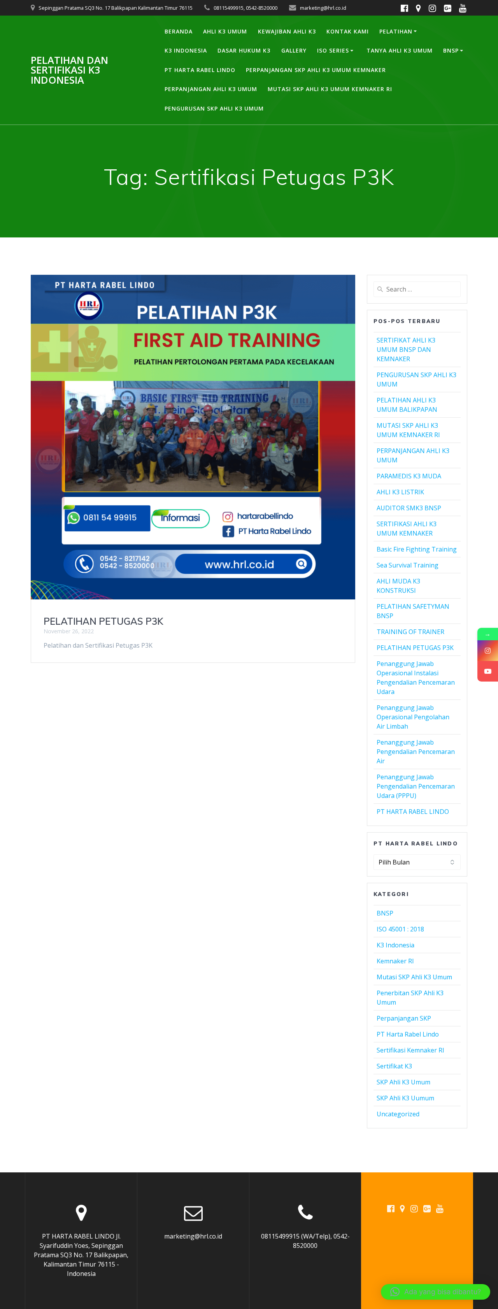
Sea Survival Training (407, 565)
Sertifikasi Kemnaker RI (410, 1050)
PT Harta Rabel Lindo (408, 1034)
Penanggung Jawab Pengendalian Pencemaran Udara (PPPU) (416, 786)
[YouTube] (487, 671)
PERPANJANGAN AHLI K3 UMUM (211, 89)
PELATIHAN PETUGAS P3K (103, 621)
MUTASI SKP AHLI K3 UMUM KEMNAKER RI (330, 89)
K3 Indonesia (395, 945)
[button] (435, 1292)
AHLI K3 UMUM (225, 31)
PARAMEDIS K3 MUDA (409, 476)
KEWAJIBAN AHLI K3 (287, 31)
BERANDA (179, 31)
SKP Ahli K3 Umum (403, 1082)
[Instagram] (487, 650)
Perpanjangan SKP (404, 1018)
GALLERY (294, 50)
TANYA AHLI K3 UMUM (399, 50)
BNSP (451, 50)
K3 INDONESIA (186, 50)
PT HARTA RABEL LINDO (200, 70)
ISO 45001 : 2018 (400, 929)
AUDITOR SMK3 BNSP (409, 508)
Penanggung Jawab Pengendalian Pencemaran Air (416, 751)
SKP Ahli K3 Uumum (405, 1098)
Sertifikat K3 (394, 1066)
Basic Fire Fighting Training (417, 549)
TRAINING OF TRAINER (410, 631)
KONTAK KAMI (347, 31)
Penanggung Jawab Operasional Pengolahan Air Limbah (413, 717)
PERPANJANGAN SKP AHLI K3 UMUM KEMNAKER (316, 70)
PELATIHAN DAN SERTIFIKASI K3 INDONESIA (69, 70)
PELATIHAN (395, 31)
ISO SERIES (333, 50)
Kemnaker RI (395, 961)
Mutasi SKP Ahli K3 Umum (414, 977)
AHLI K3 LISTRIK (400, 492)
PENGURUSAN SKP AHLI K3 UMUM (214, 108)
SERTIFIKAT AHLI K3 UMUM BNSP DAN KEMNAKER (406, 349)
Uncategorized (398, 1114)
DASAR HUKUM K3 (243, 50)
